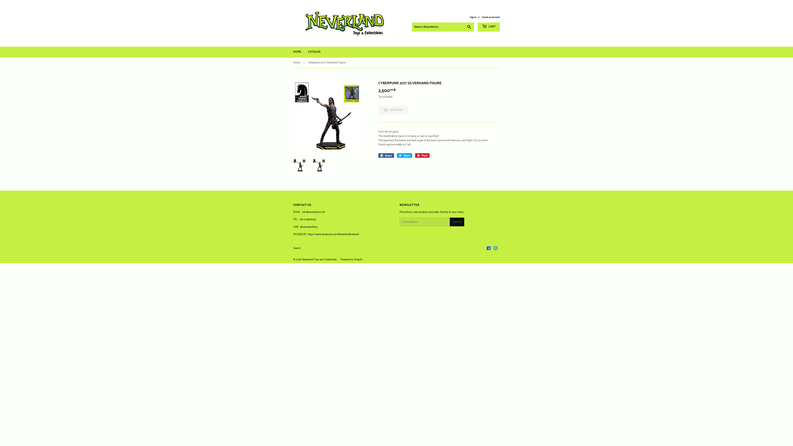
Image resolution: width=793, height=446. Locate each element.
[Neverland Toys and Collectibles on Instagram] (496, 249)
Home (297, 52)
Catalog (314, 52)
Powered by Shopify (351, 259)
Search (297, 248)
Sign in (473, 17)
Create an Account (491, 17)
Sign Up (457, 222)
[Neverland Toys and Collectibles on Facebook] (489, 249)
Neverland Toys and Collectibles (319, 259)
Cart (492, 26)
